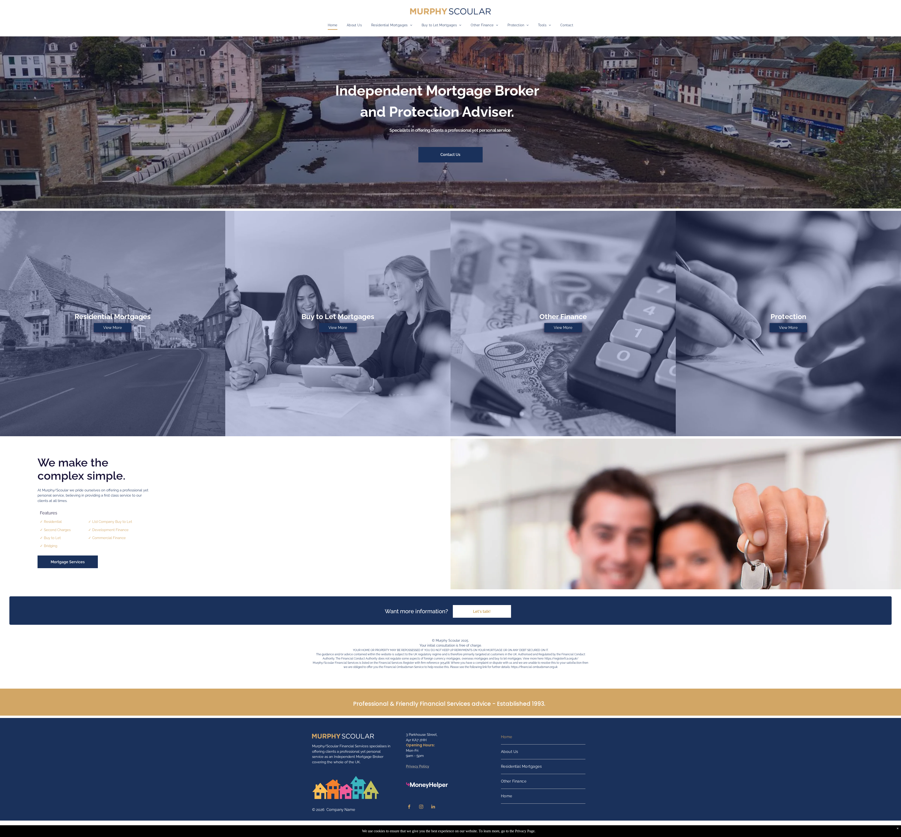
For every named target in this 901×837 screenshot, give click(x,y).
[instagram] (421, 807)
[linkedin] (433, 807)
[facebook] (409, 807)
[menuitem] (332, 25)
